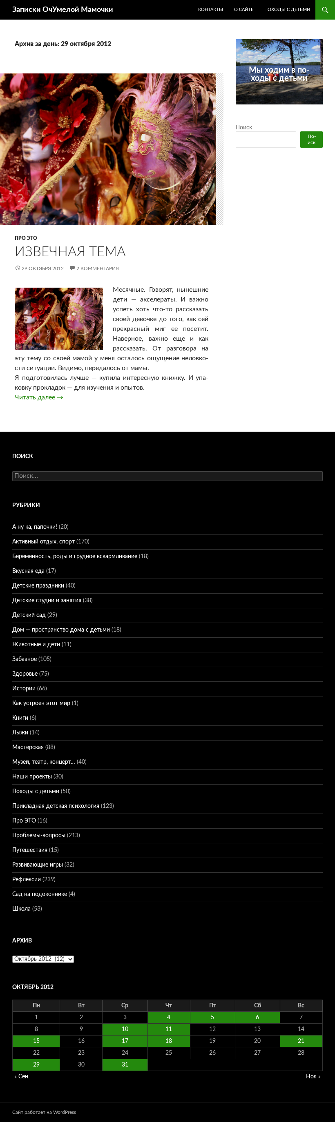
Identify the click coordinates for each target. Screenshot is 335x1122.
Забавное (24, 659)
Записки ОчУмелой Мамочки (62, 9)
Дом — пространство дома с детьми (61, 630)
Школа (21, 909)
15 (36, 1041)
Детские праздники (38, 586)
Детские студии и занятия (46, 600)
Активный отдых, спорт (43, 542)
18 (168, 1041)
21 (301, 1041)
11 (168, 1029)
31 (125, 1065)
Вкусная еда (28, 571)
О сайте (243, 9)
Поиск (244, 128)
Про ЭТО (26, 238)
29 (36, 1065)
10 (125, 1029)
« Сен (21, 1077)
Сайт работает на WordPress (44, 1112)
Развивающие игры (37, 865)
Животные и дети (36, 644)
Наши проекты (32, 777)
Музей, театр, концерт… (43, 762)
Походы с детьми (287, 9)
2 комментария (97, 268)
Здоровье (25, 674)
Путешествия (29, 850)
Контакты (210, 9)
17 (125, 1041)
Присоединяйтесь (284, 108)
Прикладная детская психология (55, 806)
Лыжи (20, 733)
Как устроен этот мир (41, 703)
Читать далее (39, 397)
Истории (24, 689)
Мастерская (28, 747)
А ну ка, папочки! (34, 527)
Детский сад (29, 615)
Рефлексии (26, 880)
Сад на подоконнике (39, 894)
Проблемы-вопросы (38, 835)
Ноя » (313, 1077)
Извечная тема (70, 252)
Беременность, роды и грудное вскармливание (74, 556)
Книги (20, 718)
